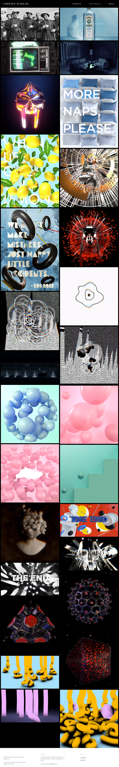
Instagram (83, 757)
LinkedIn (82, 760)
